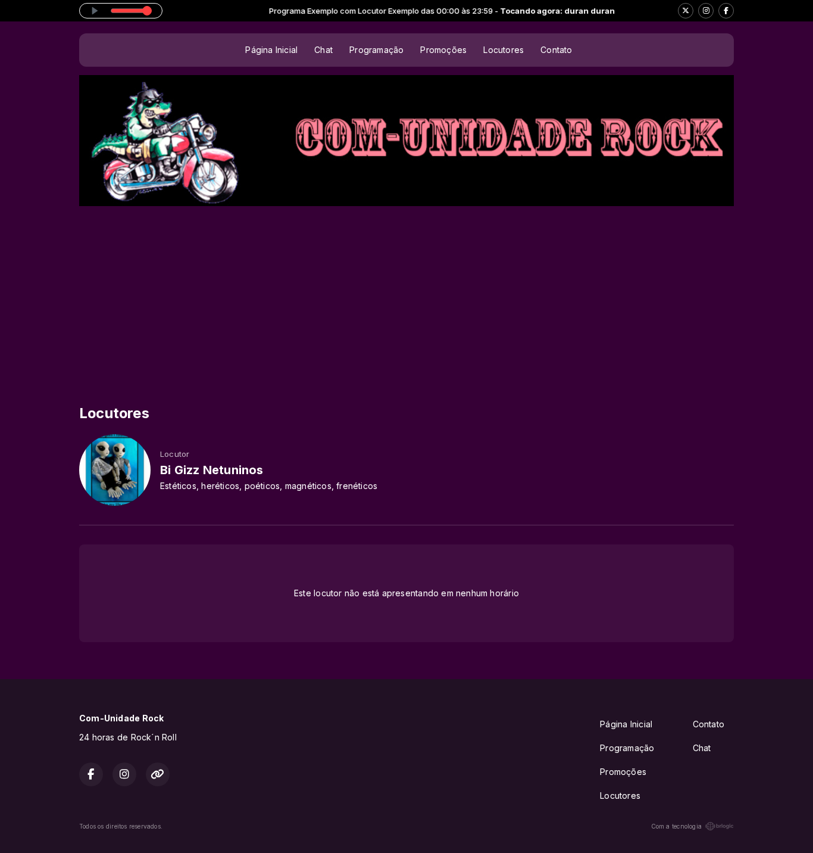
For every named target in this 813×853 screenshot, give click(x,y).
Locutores (503, 50)
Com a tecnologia (676, 826)
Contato (556, 50)
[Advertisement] (406, 295)
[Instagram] (706, 10)
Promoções (443, 50)
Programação (376, 50)
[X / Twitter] (685, 10)
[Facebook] (726, 10)
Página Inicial (271, 50)
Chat (323, 50)
